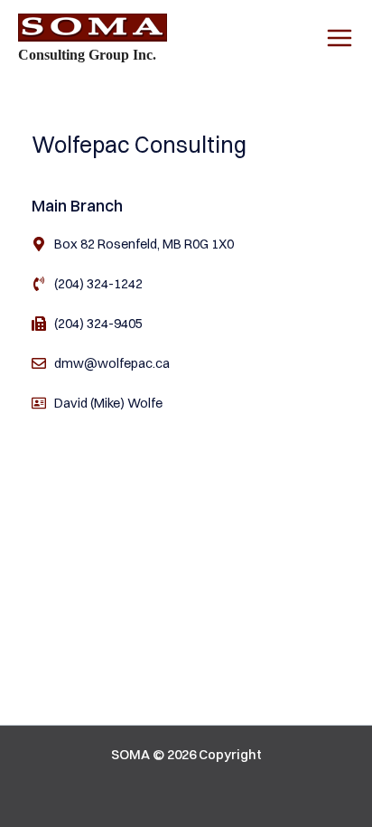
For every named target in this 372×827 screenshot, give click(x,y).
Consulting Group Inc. (87, 54)
